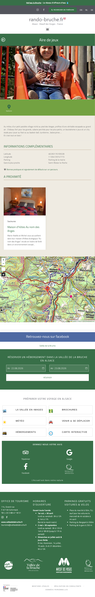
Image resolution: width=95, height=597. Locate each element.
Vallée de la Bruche (47, 345)
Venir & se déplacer (76, 421)
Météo (20, 421)
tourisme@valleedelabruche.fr (14, 524)
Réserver (47, 377)
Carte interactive (74, 432)
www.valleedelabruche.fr (12, 521)
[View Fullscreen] (3, 269)
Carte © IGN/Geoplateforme (86, 321)
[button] (48, 29)
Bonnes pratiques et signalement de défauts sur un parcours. (32, 169)
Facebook (25, 472)
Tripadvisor (25, 458)
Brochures (69, 410)
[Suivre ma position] (3, 274)
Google (69, 458)
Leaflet (74, 321)
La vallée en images (29, 410)
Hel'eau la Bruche (33, 2)
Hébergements (26, 432)
